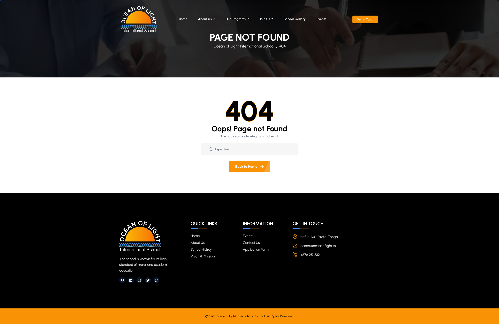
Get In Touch (365, 19)
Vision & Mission (203, 256)
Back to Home (246, 166)
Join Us (264, 19)
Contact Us (251, 243)
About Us (205, 19)
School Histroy (201, 249)
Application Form (256, 249)
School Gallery (295, 19)
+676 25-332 (310, 255)
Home (183, 19)
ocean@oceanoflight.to (318, 246)
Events (321, 19)
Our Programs (236, 19)
